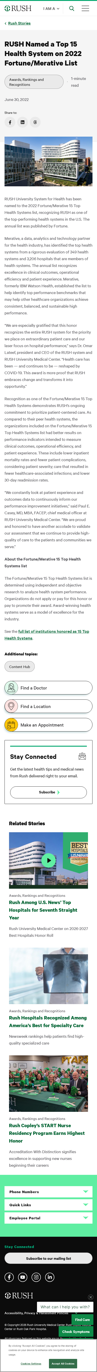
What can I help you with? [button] (65, 1307)
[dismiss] (90, 1297)
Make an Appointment (42, 725)
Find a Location (36, 706)
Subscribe (47, 791)
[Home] (19, 1297)
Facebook (9, 1277)
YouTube (22, 1277)
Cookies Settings (31, 1363)
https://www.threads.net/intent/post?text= (35, 122)
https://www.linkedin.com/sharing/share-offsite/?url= (22, 122)
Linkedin (49, 1277)
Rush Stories (19, 23)
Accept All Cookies (63, 1363)
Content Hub (19, 666)
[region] (48, 1355)
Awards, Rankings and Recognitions (26, 82)
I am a (49, 8)
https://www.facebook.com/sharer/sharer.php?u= (10, 122)
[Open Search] (71, 8)
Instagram (36, 1277)
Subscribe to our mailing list (48, 1258)
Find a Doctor (34, 688)
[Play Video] (48, 860)
